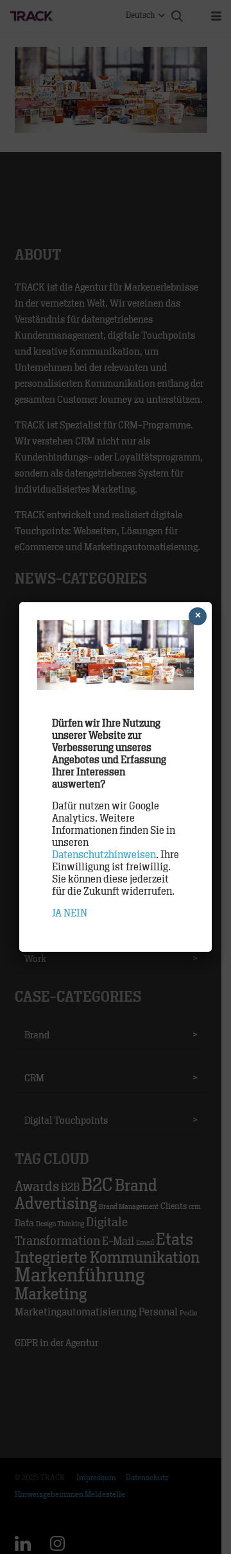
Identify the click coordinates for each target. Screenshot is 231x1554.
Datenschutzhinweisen (104, 855)
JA (57, 913)
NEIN (75, 913)
